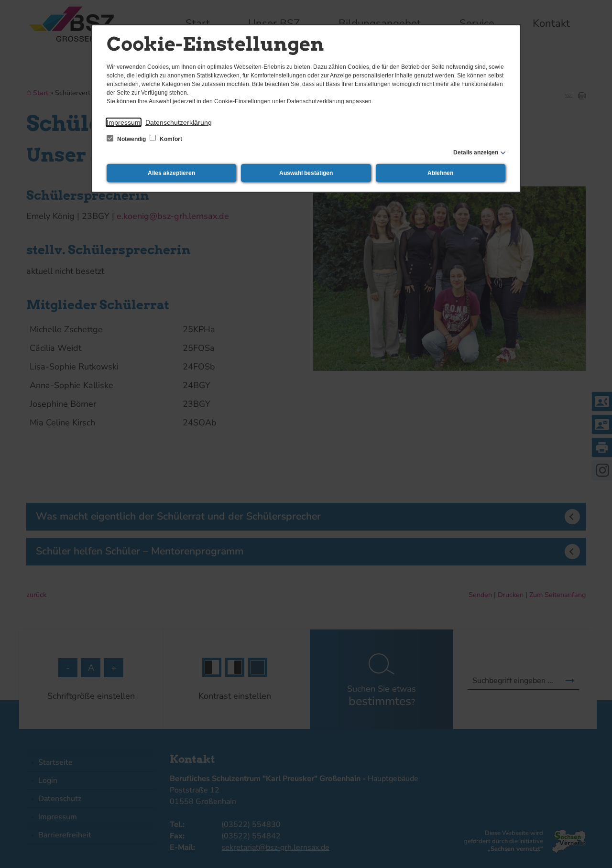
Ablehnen (440, 173)
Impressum (124, 122)
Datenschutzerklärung (178, 122)
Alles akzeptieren (171, 173)
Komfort (170, 139)
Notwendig (131, 139)
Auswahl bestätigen (306, 173)
